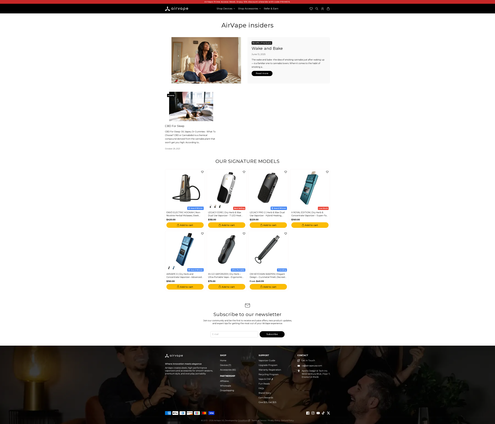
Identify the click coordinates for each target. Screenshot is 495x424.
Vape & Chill (265, 379)
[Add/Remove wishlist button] (202, 172)
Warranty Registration (270, 370)
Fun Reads (264, 384)
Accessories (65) (228, 370)
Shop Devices (224, 8)
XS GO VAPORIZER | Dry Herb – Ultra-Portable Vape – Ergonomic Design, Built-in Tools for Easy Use (225, 277)
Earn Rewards (266, 397)
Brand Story (265, 393)
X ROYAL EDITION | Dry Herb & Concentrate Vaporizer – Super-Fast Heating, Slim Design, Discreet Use (309, 215)
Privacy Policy (274, 420)
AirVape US (219, 420)
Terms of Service (259, 420)
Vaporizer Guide (267, 360)
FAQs (261, 388)
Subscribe (272, 334)
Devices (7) (225, 365)
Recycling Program (268, 374)
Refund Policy (287, 420)
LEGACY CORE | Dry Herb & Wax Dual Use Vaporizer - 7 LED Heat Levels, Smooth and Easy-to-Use (224, 215)
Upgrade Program (268, 365)
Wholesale (225, 386)
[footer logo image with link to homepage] (174, 357)
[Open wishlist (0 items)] (311, 8)
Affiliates (224, 381)
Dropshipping (227, 390)
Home (223, 360)
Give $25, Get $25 (267, 402)
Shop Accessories (248, 8)
